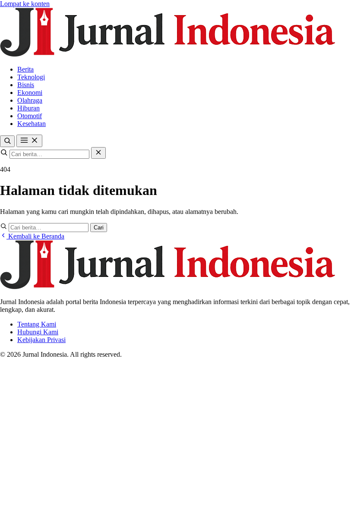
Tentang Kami (36, 324)
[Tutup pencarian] (98, 153)
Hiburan (28, 108)
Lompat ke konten (25, 3)
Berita (25, 69)
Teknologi (31, 77)
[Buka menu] (29, 141)
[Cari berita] (7, 141)
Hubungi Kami (37, 332)
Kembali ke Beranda (35, 236)
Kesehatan (31, 123)
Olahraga (29, 100)
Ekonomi (29, 92)
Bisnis (25, 84)
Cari (99, 227)
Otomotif (29, 115)
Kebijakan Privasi (41, 339)
